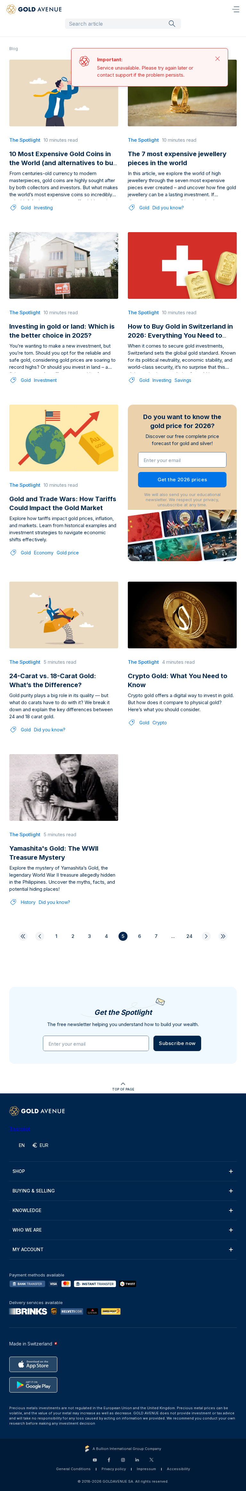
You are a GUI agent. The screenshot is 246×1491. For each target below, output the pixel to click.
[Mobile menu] (236, 9)
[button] (177, 1043)
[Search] (172, 23)
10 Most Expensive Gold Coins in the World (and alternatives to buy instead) (63, 163)
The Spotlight (24, 140)
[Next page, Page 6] (206, 936)
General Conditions (73, 1469)
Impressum (146, 1469)
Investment (45, 380)
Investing (43, 207)
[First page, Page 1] (23, 936)
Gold (26, 207)
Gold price (68, 552)
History (28, 902)
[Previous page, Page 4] (39, 936)
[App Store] (33, 1364)
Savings (183, 380)
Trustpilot (19, 1129)
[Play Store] (33, 1385)
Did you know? (168, 207)
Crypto (159, 722)
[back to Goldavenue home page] (34, 9)
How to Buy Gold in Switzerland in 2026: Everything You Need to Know (180, 335)
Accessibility (178, 1469)
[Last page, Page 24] (222, 936)
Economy (43, 552)
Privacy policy (114, 1469)
